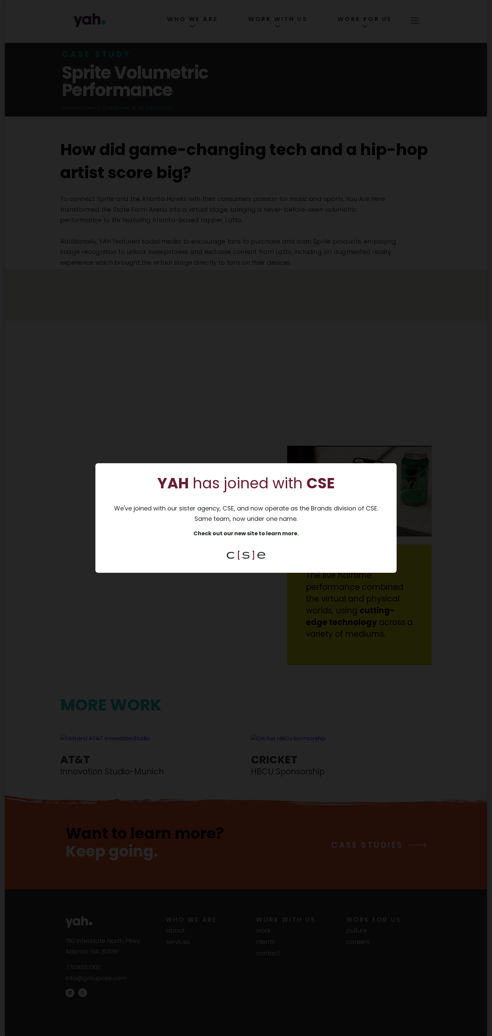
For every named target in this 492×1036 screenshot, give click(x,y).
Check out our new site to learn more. (246, 533)
